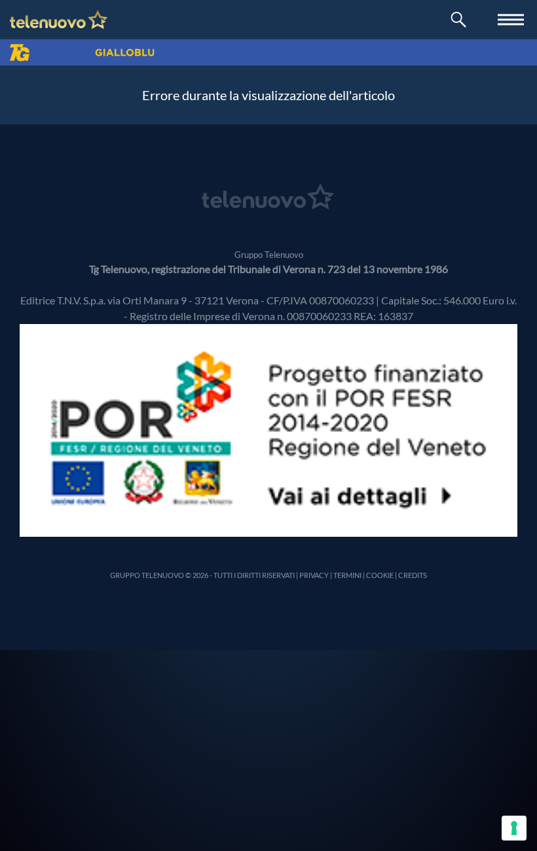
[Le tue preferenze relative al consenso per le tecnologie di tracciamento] (514, 828)
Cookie (380, 575)
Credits (412, 575)
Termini (347, 575)
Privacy (314, 575)
